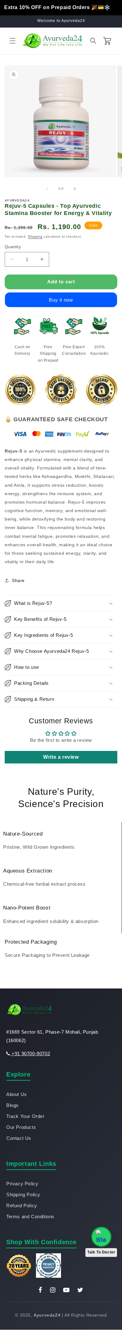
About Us (16, 1094)
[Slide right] (75, 189)
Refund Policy (21, 1205)
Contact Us (18, 1138)
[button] (12, 41)
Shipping (35, 236)
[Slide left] (47, 189)
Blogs (12, 1105)
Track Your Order (25, 1116)
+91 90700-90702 (30, 1053)
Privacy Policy (22, 1183)
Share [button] (18, 580)
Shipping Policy (23, 1194)
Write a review (61, 757)
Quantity (13, 246)
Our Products (21, 1127)
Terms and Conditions (30, 1216)
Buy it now (61, 299)
